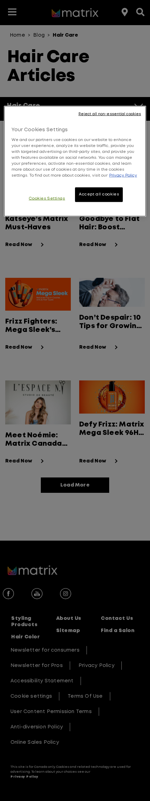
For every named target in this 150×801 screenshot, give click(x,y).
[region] (75, 161)
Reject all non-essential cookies (109, 114)
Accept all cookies (99, 194)
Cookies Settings (47, 198)
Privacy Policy (123, 175)
